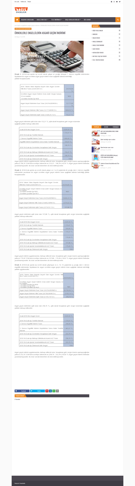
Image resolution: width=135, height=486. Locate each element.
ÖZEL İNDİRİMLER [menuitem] (56, 20)
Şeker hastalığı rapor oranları (108, 139)
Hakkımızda (23, 1)
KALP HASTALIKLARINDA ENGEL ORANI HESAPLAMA (109, 132)
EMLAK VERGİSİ (106, 38)
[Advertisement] (52, 376)
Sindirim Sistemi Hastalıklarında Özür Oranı (110, 164)
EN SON (106, 127)
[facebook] (111, 1)
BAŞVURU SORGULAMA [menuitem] (27, 20)
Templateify (22, 483)
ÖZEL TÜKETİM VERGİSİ (106, 60)
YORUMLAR (115, 127)
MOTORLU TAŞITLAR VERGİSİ (106, 56)
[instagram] (114, 1)
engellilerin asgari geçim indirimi (30, 25)
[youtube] (117, 1)
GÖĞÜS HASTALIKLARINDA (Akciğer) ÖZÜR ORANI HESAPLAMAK (109, 156)
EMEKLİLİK (106, 34)
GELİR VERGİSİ (106, 49)
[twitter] (119, 1)
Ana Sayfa (17, 25)
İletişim (29, 1)
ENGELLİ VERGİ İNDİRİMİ (106, 45)
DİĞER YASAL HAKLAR (106, 31)
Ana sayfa (17, 1)
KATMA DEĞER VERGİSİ (106, 53)
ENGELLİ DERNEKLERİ (106, 42)
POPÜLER (96, 127)
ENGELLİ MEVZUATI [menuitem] (42, 20)
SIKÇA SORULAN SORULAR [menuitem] (72, 20)
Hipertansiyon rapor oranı (107, 147)
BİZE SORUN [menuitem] (87, 20)
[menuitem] (17, 19)
